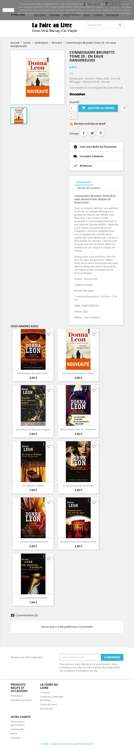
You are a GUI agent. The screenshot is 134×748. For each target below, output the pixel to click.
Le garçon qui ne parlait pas (78, 485)
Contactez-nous (48, 704)
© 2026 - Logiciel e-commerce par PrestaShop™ (67, 743)
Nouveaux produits (21, 700)
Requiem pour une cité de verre (78, 541)
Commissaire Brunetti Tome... (33, 373)
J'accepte (8, 10)
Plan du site (46, 708)
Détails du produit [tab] (88, 188)
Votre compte (21, 717)
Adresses (16, 737)
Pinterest (100, 133)
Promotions (17, 695)
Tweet (92, 133)
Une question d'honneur (33, 597)
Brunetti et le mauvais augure (33, 429)
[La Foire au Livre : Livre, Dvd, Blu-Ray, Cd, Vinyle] (54, 27)
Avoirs (14, 733)
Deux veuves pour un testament (78, 429)
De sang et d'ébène (33, 485)
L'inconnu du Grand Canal (33, 541)
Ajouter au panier (98, 108)
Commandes (17, 729)
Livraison (45, 692)
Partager (83, 133)
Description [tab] (84, 182)
